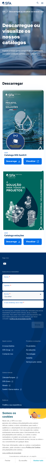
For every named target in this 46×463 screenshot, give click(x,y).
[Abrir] (42, 3)
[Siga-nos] (4, 263)
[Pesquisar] (37, 3)
